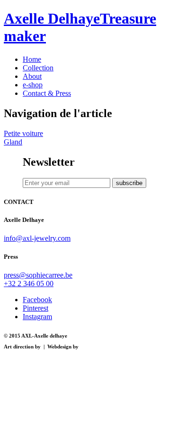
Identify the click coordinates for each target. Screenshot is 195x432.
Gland (13, 142)
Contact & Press (47, 93)
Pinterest (35, 308)
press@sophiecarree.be (38, 275)
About (32, 76)
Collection (38, 68)
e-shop (33, 85)
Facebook (37, 300)
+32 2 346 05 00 (28, 284)
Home (32, 59)
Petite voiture (23, 133)
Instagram (37, 317)
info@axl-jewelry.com (37, 238)
